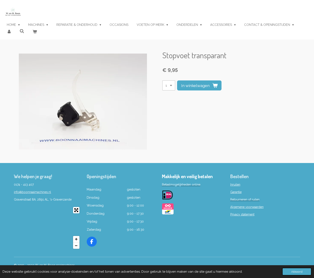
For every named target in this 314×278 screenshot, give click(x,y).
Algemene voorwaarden (247, 207)
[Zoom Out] (76, 245)
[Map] (48, 228)
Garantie (236, 192)
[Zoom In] (76, 239)
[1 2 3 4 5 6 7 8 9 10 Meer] (168, 85)
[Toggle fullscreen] (76, 210)
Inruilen (235, 184)
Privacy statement (242, 214)
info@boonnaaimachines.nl (32, 192)
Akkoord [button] (296, 271)
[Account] (9, 31)
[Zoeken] (22, 31)
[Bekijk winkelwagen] (35, 31)
